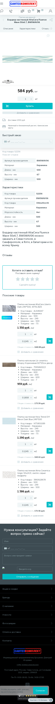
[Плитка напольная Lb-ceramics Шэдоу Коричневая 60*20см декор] (9, 364)
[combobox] (6, 141)
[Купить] (50, 341)
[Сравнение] (23, 11)
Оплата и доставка (11, 632)
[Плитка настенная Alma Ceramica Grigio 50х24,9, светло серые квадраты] (9, 474)
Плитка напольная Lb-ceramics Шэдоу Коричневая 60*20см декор (35, 361)
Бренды (6, 597)
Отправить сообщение (27, 576)
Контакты (7, 640)
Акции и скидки (10, 589)
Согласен (40, 690)
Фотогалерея (8, 623)
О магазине (8, 606)
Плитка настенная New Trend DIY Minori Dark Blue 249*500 (33, 418)
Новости (6, 615)
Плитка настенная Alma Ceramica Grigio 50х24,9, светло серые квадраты (33, 473)
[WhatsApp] (27, 685)
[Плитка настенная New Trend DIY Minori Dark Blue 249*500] (9, 421)
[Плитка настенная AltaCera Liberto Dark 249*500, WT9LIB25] (9, 308)
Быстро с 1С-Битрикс (38, 700)
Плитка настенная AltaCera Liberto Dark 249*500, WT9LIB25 (34, 305)
